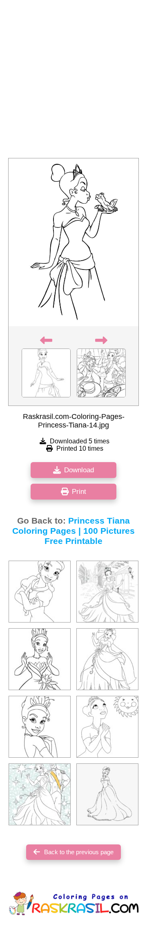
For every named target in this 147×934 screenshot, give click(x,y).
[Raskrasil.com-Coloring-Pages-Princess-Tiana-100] (40, 794)
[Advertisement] (73, 81)
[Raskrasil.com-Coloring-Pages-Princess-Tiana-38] (107, 727)
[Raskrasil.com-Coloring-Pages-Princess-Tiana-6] (107, 659)
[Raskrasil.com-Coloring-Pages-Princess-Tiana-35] (40, 727)
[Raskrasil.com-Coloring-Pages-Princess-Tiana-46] (107, 794)
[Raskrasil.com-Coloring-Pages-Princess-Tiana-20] (40, 592)
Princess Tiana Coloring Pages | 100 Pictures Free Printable (73, 531)
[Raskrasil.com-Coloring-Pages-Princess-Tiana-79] (107, 592)
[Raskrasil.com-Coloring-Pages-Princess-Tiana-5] (40, 659)
